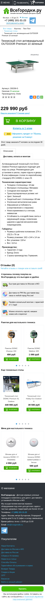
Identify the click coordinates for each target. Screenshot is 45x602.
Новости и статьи (8, 559)
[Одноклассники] (34, 97)
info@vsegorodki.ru (15, 525)
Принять (22, 589)
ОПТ (3, 575)
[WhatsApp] (41, 97)
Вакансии (5, 579)
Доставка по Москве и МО (12, 549)
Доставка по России (9, 552)
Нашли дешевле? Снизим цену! (15, 113)
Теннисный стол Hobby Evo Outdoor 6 (34, 398)
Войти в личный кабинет (11, 582)
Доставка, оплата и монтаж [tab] (16, 156)
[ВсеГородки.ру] (22, 11)
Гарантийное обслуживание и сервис (17, 565)
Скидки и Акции (8, 572)
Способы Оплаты (8, 562)
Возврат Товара (8, 569)
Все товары (7, 29)
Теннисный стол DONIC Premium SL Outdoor (11, 398)
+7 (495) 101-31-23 (15, 20)
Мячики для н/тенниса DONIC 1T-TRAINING (11, 457)
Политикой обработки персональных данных (28, 597)
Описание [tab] (8, 151)
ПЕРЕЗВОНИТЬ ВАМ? (15, 23)
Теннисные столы (10, 31)
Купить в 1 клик (22, 128)
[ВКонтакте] (31, 97)
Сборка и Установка (9, 556)
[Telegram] (38, 97)
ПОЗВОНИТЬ (23, 3)
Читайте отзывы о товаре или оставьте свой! (21, 268)
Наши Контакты (8, 546)
